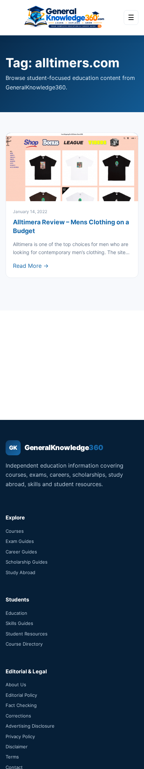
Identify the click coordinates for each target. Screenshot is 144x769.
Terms (12, 757)
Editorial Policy (21, 695)
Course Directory (24, 644)
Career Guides (21, 551)
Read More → (31, 265)
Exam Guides (20, 541)
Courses (15, 531)
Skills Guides (19, 623)
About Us (16, 684)
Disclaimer (17, 746)
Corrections (18, 716)
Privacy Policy (20, 736)
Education (16, 613)
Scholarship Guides (27, 562)
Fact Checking (21, 705)
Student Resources (27, 634)
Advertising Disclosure (30, 726)
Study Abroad (20, 572)
